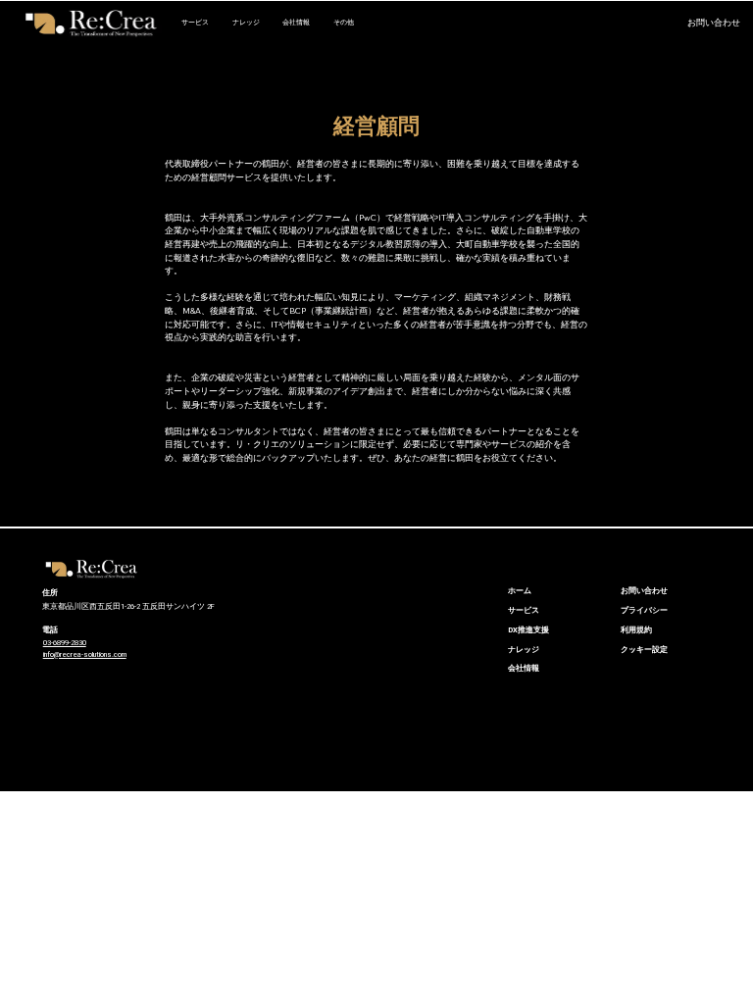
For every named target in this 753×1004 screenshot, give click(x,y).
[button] (642, 23)
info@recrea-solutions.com (84, 654)
